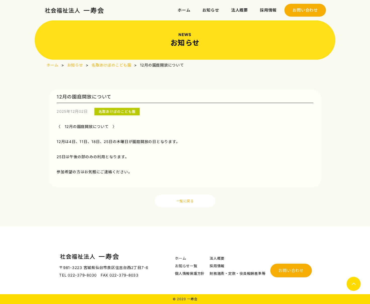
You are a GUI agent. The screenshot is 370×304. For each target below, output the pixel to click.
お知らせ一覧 (186, 266)
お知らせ (210, 10)
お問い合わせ (305, 10)
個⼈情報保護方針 (190, 273)
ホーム (184, 10)
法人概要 (239, 10)
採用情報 (268, 10)
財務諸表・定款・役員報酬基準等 (237, 273)
